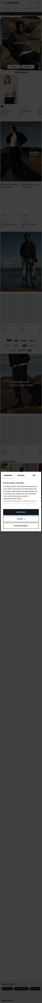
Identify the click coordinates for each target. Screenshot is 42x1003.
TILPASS (20, 519)
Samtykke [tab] (8, 475)
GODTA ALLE (21, 512)
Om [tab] (34, 475)
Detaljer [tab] (20, 475)
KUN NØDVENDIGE (21, 526)
